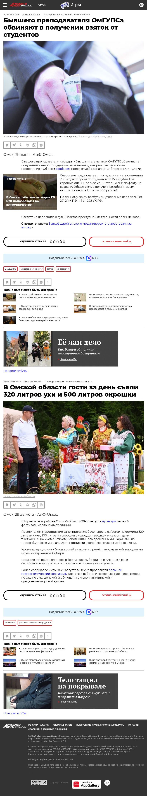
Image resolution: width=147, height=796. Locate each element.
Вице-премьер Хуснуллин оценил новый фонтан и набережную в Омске (112, 661)
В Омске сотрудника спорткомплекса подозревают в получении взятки (110, 307)
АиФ (109, 136)
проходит (109, 521)
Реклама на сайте (38, 725)
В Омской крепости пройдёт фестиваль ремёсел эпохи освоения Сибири (111, 650)
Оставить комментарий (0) (116, 241)
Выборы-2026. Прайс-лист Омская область (100, 725)
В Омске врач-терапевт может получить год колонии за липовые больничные (114, 296)
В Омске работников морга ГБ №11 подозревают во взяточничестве (38, 296)
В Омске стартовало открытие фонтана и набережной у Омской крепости (42, 661)
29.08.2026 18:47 (12, 381)
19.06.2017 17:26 (11, 14)
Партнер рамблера (59, 782)
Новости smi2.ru (15, 371)
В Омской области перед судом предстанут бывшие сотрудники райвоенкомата (43, 319)
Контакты (133, 725)
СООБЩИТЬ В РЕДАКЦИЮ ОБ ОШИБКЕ (47, 729)
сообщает (63, 169)
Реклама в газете (62, 725)
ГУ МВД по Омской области (19, 496)
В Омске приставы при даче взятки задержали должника (38, 307)
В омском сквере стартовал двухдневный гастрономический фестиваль (42, 650)
